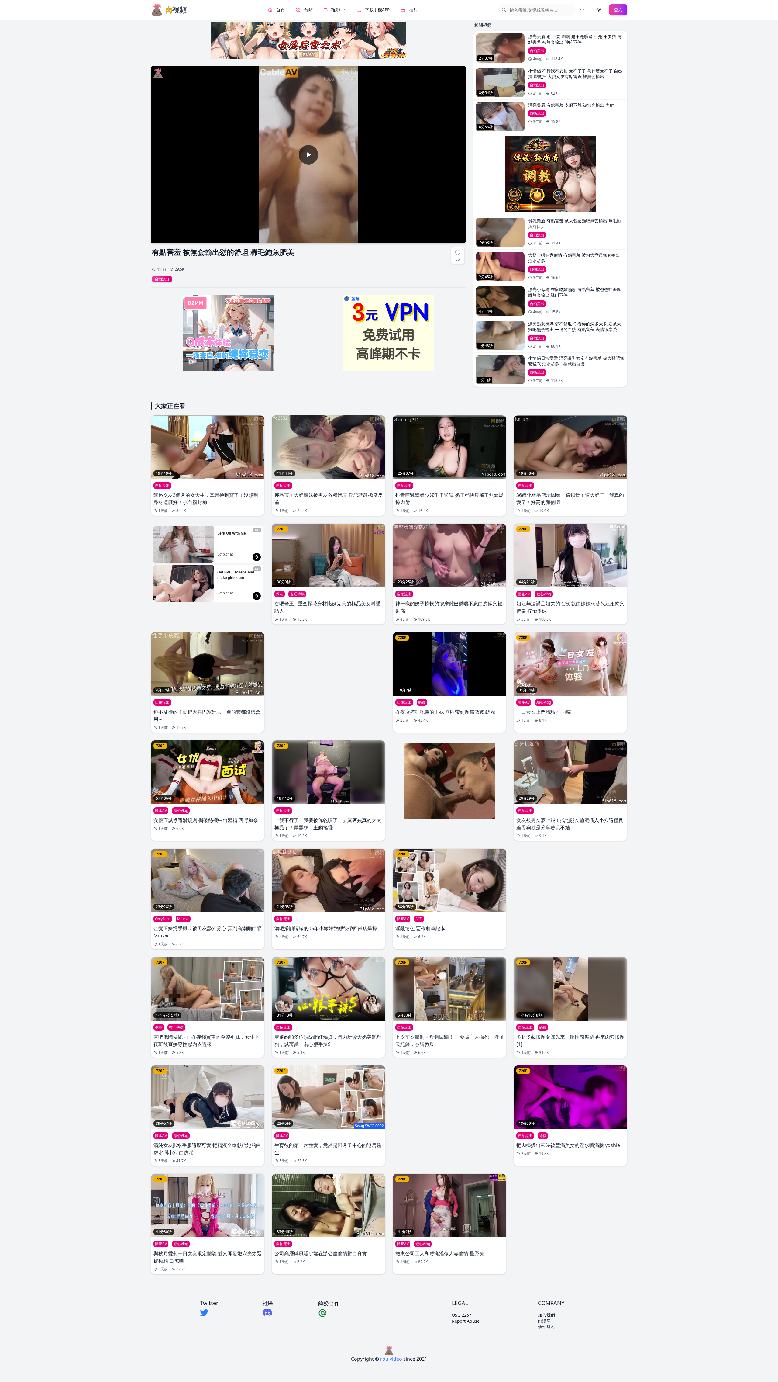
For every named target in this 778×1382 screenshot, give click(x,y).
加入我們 (546, 1315)
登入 (618, 9)
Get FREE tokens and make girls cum (236, 575)
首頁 (280, 9)
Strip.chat (225, 554)
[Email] (329, 1312)
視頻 (336, 9)
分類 (308, 9)
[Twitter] (209, 1312)
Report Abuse (466, 1321)
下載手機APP (377, 9)
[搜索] (582, 10)
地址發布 (546, 1327)
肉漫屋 (544, 1321)
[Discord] (268, 1312)
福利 (413, 9)
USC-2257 (461, 1315)
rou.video (391, 1359)
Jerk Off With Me (231, 533)
